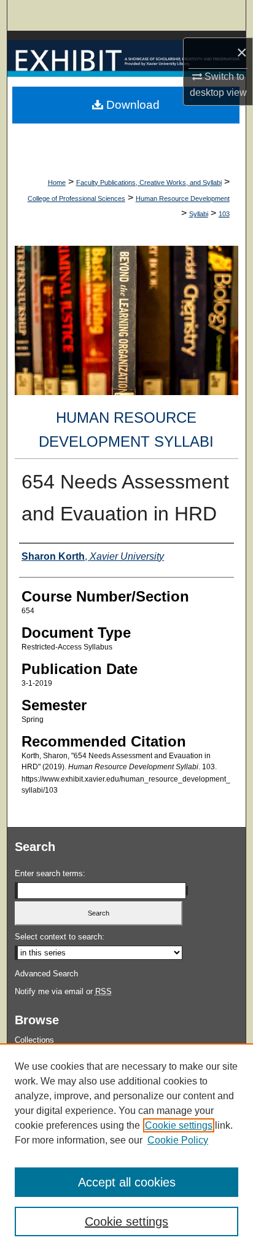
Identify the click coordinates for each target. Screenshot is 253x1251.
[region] (126, 1147)
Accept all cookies (127, 1182)
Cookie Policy (177, 1140)
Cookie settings (178, 1125)
